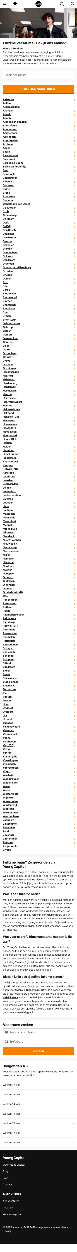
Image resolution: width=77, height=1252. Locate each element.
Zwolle (7, 849)
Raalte (6, 610)
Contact (7, 1184)
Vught (6, 771)
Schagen (8, 648)
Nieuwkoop (10, 547)
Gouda (7, 356)
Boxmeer (8, 185)
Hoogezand (10, 435)
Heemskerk (9, 390)
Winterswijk (10, 804)
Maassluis (9, 517)
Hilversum (9, 420)
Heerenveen (10, 397)
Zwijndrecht (10, 846)
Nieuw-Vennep (12, 539)
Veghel (7, 737)
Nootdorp (9, 566)
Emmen (7, 300)
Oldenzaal (9, 584)
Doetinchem (10, 252)
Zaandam (8, 819)
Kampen (8, 465)
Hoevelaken (10, 424)
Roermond (9, 629)
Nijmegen (8, 558)
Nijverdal (8, 562)
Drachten (8, 263)
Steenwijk (9, 685)
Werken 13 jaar (11, 1094)
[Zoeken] (63, 4)
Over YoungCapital (14, 1164)
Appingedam (10, 140)
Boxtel (6, 188)
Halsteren (9, 379)
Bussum (8, 200)
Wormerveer (10, 812)
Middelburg (10, 528)
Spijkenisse (10, 678)
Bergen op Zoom (13, 162)
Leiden (7, 487)
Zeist (6, 831)
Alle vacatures (11, 1200)
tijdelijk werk (10, 997)
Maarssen (9, 513)
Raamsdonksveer (13, 614)
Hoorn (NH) (10, 439)
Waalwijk (8, 775)
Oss (5, 595)
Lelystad (8, 498)
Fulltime (17, 48)
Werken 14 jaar (11, 1104)
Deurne (7, 241)
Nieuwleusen (11, 551)
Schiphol (8, 659)
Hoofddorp (9, 427)
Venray (7, 752)
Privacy (7, 1230)
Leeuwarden (10, 483)
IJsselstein (9, 457)
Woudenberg (11, 816)
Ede (5, 285)
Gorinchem (9, 353)
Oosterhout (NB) (13, 592)
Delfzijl (7, 226)
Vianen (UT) (10, 756)
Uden (6, 704)
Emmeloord (10, 297)
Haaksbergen (11, 371)
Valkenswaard (11, 726)
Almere (7, 117)
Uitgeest (8, 707)
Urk (5, 715)
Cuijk (6, 211)
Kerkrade (8, 472)
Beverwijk (9, 173)
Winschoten (10, 801)
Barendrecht (10, 155)
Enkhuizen (9, 304)
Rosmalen (9, 636)
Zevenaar (8, 834)
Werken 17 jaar (11, 1132)
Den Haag (8, 233)
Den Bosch (9, 229)
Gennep (7, 341)
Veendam (8, 730)
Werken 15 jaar (11, 1113)
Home (6, 48)
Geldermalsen (11, 323)
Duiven (7, 278)
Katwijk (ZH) (10, 468)
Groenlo (8, 364)
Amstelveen (10, 129)
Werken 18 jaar (11, 1142)
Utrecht (7, 719)
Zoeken (38, 1051)
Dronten (8, 271)
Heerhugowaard (13, 401)
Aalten (7, 103)
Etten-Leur (9, 319)
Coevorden (9, 207)
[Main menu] (4, 4)
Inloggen (8, 1207)
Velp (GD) (9, 745)
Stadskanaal (10, 681)
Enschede (9, 308)
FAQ (5, 1177)
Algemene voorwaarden (52, 1227)
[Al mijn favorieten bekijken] (15, 4)
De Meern (8, 218)
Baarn (6, 151)
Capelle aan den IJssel (16, 203)
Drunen (7, 274)
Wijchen (8, 797)
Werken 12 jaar (11, 1084)
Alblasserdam (11, 106)
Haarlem (8, 375)
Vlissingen (9, 763)
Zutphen (8, 842)
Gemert (7, 334)
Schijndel (8, 655)
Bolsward (8, 181)
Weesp (7, 790)
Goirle (6, 349)
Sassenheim (10, 644)
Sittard (7, 663)
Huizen (7, 446)
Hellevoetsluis (11, 409)
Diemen (7, 248)
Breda (6, 192)
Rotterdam (9, 640)
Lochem (8, 510)
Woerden (8, 808)
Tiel (5, 692)
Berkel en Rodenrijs (14, 166)
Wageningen (10, 782)
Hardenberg (10, 383)
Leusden (8, 502)
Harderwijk (9, 386)
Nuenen (7, 569)
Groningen (9, 368)
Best (5, 170)
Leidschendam (12, 495)
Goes (6, 345)
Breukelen (9, 196)
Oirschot (8, 577)
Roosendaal (10, 633)
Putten (7, 607)
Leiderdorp (9, 491)
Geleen (7, 330)
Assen (7, 147)
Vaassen (8, 722)
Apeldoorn (9, 136)
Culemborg (10, 215)
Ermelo (7, 315)
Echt (5, 282)
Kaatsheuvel (10, 461)
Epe (5, 312)
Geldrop (8, 327)
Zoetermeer (10, 838)
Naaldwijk (9, 536)
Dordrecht (9, 259)
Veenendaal (10, 734)
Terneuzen (9, 689)
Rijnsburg (9, 622)
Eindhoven (9, 293)
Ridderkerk (9, 618)
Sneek (6, 670)
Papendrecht (10, 599)
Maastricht (9, 521)
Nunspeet (9, 573)
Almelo (7, 114)
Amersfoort (10, 125)
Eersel (6, 289)
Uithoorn (8, 711)
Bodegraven (10, 177)
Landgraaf (9, 476)
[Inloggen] (72, 4)
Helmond (8, 412)
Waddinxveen (11, 778)
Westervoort (10, 793)
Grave (6, 360)
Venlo (6, 748)
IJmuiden (8, 450)
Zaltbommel (10, 823)
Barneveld (9, 159)
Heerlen (7, 405)
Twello (7, 700)
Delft (6, 222)
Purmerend (9, 603)
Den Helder (9, 237)
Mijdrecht (9, 532)
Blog (5, 1171)
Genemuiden (10, 338)
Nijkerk (7, 554)
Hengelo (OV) (11, 416)
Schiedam (9, 651)
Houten (7, 442)
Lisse (6, 506)
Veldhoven (9, 741)
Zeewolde (9, 827)
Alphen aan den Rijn (15, 121)
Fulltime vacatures (38, 89)
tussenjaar (32, 989)
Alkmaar (8, 110)
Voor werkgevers (12, 1214)
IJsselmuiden (11, 453)
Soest (6, 674)
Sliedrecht (9, 666)
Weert (6, 786)
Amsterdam (10, 132)
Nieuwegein (10, 543)
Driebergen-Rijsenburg (17, 267)
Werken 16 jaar (11, 1123)
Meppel (7, 524)
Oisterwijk (9, 580)
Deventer (8, 244)
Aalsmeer (8, 99)
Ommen (8, 588)
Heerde (7, 394)
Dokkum (8, 256)
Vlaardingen (10, 760)
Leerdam (8, 480)
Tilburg (7, 696)
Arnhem (8, 144)
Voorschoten (11, 767)
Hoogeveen (10, 431)
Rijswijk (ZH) (10, 625)
